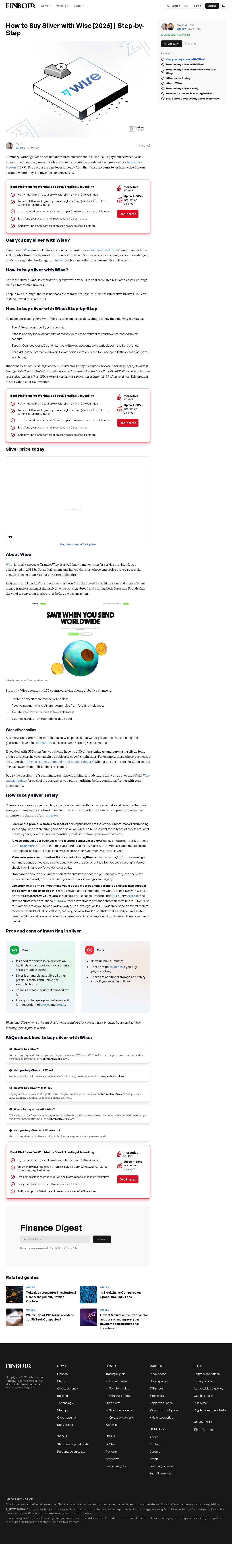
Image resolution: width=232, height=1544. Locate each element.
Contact (155, 1444)
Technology (65, 1403)
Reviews (111, 1451)
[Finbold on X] (204, 1430)
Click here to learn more (43, 1513)
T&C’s (60, 1248)
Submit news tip (160, 1473)
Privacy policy (203, 1381)
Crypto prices (159, 1381)
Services (112, 1366)
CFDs (58, 901)
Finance (62, 1374)
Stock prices (158, 1374)
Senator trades (117, 1388)
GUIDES (20, 148)
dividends (116, 967)
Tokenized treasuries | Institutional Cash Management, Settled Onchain (51, 1297)
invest (59, 260)
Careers (155, 1451)
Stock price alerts (118, 1410)
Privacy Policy (71, 1248)
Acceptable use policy (208, 1388)
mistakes (52, 815)
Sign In (198, 5)
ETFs (116, 896)
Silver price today (178, 78)
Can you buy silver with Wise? (186, 59)
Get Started (127, 214)
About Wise (174, 83)
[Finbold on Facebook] (196, 1430)
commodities (44, 743)
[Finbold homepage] (26, 1366)
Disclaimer (201, 1403)
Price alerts (112, 1403)
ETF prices (156, 1388)
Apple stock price (161, 1403)
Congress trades (118, 1395)
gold (127, 260)
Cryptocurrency (67, 1388)
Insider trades (116, 1381)
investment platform (101, 250)
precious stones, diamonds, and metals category (59, 761)
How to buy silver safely (182, 88)
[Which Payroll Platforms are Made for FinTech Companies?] (14, 1317)
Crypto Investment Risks (210, 1410)
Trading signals (115, 1374)
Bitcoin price (158, 1395)
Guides (110, 1444)
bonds (60, 1005)
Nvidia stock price (161, 1417)
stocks (134, 896)
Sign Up (212, 5)
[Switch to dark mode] (223, 6)
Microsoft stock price (164, 1410)
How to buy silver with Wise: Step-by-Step (191, 71)
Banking (62, 1395)
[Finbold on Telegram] (212, 1430)
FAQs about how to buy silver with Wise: (192, 98)
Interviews (112, 1459)
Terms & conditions (207, 1374)
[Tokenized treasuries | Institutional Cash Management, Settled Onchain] (14, 1294)
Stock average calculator (73, 1444)
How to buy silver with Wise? (185, 64)
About (154, 1437)
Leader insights (115, 1466)
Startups (63, 1410)
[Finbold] (20, 5)
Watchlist (111, 1425)
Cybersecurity (66, 1417)
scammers (27, 846)
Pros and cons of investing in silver (190, 93)
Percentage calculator (71, 1451)
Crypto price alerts (119, 1417)
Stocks (62, 1381)
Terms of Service (23, 1387)
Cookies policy (204, 1395)
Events (154, 1459)
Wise (27, 250)
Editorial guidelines (162, 1466)
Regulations (65, 1425)
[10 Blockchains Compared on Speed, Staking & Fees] (88, 1294)
